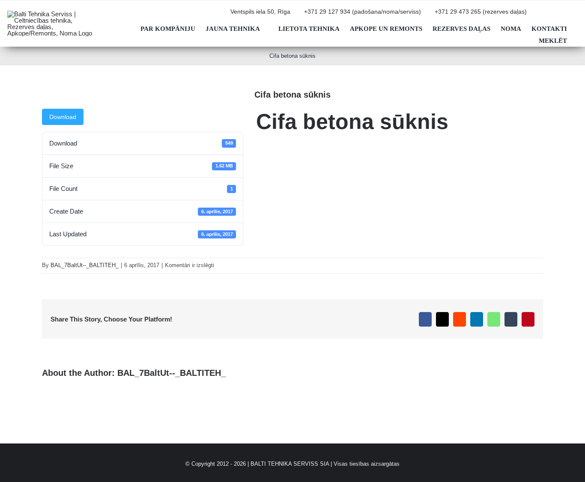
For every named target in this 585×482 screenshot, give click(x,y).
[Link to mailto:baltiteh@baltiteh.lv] (535, 15)
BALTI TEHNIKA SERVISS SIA (290, 464)
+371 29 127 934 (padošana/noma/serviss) (362, 12)
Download (62, 116)
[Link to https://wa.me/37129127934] (549, 15)
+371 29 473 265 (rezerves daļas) (481, 12)
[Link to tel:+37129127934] (299, 15)
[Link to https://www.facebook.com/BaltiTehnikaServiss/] (563, 15)
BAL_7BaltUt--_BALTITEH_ (85, 265)
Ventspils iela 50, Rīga (260, 12)
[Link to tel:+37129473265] (430, 15)
